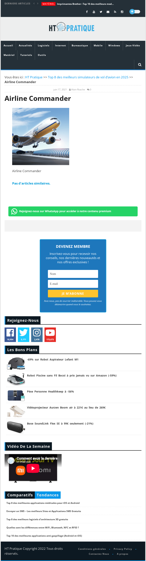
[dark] (134, 11)
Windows (114, 45)
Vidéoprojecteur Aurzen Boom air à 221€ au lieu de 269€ (66, 407)
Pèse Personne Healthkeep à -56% (50, 391)
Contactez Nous (99, 553)
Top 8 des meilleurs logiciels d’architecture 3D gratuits (37, 519)
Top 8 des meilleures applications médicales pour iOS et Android (43, 503)
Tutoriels (26, 55)
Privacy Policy (123, 549)
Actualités (25, 45)
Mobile (98, 45)
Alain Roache (78, 89)
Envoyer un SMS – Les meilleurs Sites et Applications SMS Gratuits (43, 511)
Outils (42, 55)
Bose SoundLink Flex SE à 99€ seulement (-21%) (60, 423)
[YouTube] (94, 11)
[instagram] (122, 11)
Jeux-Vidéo (133, 45)
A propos (122, 553)
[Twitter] (101, 11)
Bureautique (80, 45)
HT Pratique (34, 77)
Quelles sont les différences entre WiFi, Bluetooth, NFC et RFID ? (42, 527)
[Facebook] (86, 11)
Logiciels (43, 45)
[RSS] (115, 11)
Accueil (8, 45)
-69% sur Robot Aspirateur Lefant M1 (53, 359)
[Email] (108, 11)
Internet (60, 45)
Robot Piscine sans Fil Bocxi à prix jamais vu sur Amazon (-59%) (72, 375)
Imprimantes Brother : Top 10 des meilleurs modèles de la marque (85, 4)
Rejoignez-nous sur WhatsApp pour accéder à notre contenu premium (65, 211)
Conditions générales (92, 549)
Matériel (49, 4)
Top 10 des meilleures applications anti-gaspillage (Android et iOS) (44, 535)
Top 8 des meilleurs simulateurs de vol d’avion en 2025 (88, 77)
